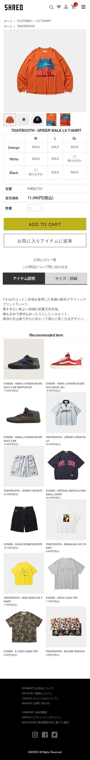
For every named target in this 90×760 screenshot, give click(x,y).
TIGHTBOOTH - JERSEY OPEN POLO (66, 438)
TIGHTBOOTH (26, 26)
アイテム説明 (24, 278)
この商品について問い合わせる (45, 266)
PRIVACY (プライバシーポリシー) (41, 717)
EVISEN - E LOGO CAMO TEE (21, 651)
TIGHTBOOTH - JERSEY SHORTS (23, 490)
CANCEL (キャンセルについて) (40, 698)
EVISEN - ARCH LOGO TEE (62, 597)
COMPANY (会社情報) (34, 712)
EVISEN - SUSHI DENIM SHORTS (23, 544)
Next (80, 71)
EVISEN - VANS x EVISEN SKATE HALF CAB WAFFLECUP (23, 385)
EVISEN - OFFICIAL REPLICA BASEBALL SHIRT (66, 492)
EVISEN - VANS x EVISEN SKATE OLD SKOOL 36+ (65, 385)
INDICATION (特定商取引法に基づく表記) (45, 722)
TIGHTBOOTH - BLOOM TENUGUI (65, 651)
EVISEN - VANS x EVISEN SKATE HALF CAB (23, 438)
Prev (9, 71)
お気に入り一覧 (45, 259)
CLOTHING (24, 21)
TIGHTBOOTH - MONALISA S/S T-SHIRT (66, 546)
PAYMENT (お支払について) (38, 688)
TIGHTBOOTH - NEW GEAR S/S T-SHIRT (23, 599)
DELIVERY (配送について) (37, 693)
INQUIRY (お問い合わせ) (36, 703)
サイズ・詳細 (66, 278)
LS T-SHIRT (43, 21)
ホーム (8, 21)
